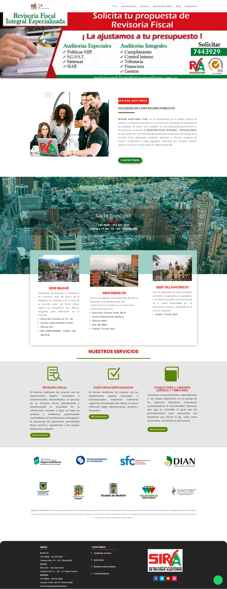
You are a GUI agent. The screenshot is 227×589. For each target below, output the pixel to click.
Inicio (115, 6)
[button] (218, 580)
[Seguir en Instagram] (174, 578)
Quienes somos (129, 6)
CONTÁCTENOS (130, 160)
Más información (158, 429)
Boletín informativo (162, 6)
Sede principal (114, 215)
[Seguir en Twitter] (162, 578)
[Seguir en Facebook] (155, 578)
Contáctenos (191, 6)
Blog (178, 6)
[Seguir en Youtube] (168, 578)
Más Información (40, 435)
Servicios (144, 6)
